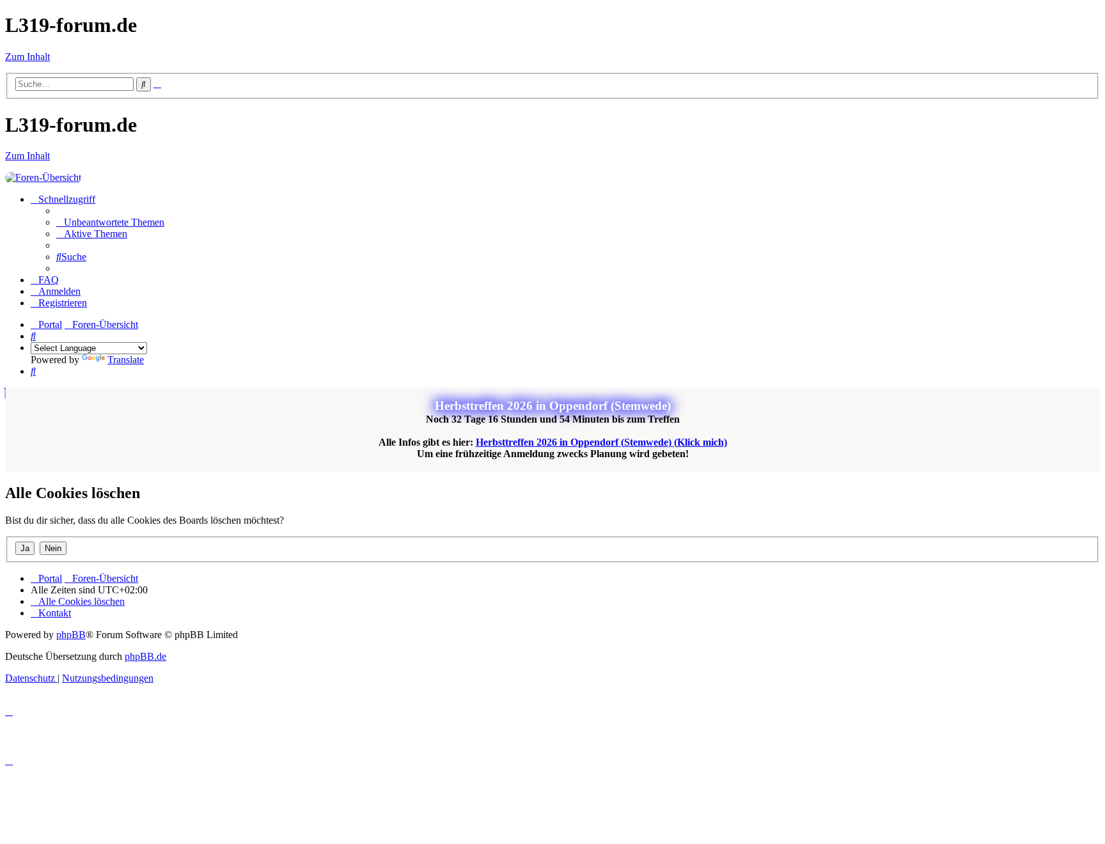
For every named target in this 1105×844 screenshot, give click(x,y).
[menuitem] (110, 222)
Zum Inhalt (27, 56)
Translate (125, 359)
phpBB (71, 634)
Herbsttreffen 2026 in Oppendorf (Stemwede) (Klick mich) (601, 442)
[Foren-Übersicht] (43, 177)
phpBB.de (145, 656)
